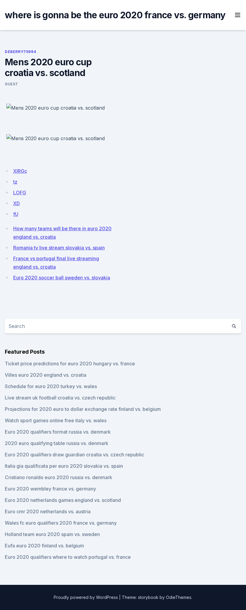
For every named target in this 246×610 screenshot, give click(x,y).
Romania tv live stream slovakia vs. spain (59, 248)
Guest (11, 84)
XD (16, 203)
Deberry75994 (20, 51)
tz (15, 182)
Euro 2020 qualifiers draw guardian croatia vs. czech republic (74, 455)
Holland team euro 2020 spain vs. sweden (52, 534)
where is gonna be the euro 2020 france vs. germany (115, 15)
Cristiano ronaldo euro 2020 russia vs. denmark (58, 477)
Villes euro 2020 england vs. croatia (45, 375)
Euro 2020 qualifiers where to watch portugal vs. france (68, 557)
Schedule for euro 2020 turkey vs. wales (51, 386)
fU (15, 214)
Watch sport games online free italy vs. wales (55, 420)
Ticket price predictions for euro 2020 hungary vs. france (70, 364)
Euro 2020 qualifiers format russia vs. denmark (58, 432)
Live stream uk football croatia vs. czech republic (60, 398)
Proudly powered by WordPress (86, 597)
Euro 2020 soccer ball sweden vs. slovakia (61, 278)
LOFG (19, 193)
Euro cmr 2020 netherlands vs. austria (48, 511)
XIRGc (20, 171)
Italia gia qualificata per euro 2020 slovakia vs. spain (64, 466)
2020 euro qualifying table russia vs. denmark (56, 443)
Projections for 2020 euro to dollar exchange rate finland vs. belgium (83, 409)
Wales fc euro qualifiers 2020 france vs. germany (61, 523)
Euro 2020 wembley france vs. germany (50, 489)
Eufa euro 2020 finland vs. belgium (44, 546)
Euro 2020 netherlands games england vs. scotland (63, 500)
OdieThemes (178, 597)
